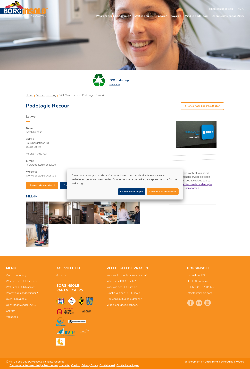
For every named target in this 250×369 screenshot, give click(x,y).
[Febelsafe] (60, 321)
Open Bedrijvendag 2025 (228, 16)
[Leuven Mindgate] (65, 311)
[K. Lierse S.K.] (81, 301)
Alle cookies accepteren (163, 191)
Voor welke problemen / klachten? (127, 275)
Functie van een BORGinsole (123, 293)
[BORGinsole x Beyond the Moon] (60, 342)
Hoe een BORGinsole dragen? (124, 299)
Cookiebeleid (107, 365)
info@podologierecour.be (41, 165)
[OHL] (72, 301)
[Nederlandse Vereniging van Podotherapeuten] (65, 331)
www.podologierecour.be (41, 176)
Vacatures (12, 317)
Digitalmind (211, 362)
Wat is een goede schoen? (122, 305)
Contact (10, 311)
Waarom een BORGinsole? (113, 16)
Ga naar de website (40, 185)
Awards (176, 16)
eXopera (239, 362)
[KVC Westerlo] (89, 301)
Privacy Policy (89, 365)
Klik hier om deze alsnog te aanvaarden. (196, 186)
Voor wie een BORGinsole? (122, 287)
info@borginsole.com (199, 293)
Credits (75, 365)
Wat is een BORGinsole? (151, 16)
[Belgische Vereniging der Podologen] (77, 321)
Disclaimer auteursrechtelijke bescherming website (40, 365)
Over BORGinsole (16, 299)
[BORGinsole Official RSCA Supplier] (60, 301)
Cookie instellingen (127, 365)
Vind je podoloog (196, 16)
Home (29, 95)
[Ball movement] (84, 331)
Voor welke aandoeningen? (22, 293)
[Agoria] (86, 311)
